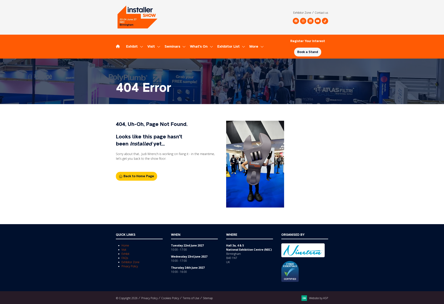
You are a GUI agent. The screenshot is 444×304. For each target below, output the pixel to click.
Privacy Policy (129, 266)
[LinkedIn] (310, 21)
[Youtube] (318, 21)
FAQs (124, 258)
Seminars (172, 46)
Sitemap (208, 298)
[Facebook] (296, 21)
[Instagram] (303, 21)
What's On (199, 46)
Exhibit (132, 46)
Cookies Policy (170, 298)
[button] (255, 46)
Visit (151, 46)
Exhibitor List (228, 46)
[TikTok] (325, 21)
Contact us (321, 13)
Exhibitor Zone (302, 13)
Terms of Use (191, 298)
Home (125, 245)
